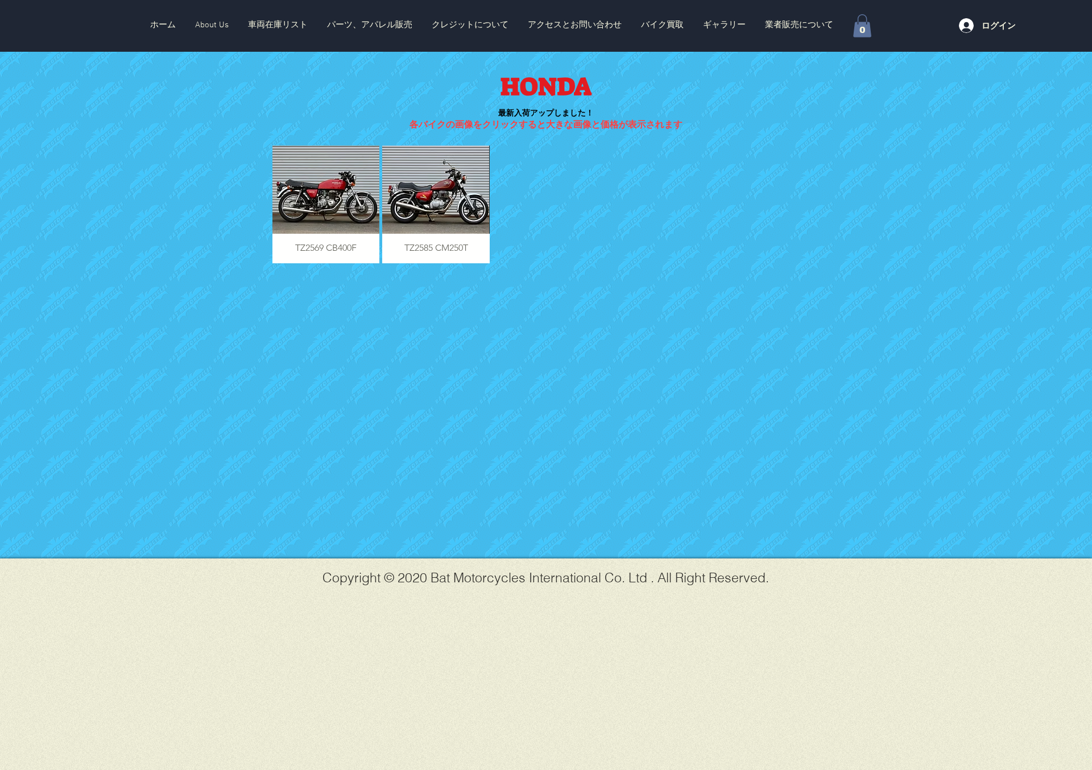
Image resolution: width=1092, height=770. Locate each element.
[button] (277, 25)
